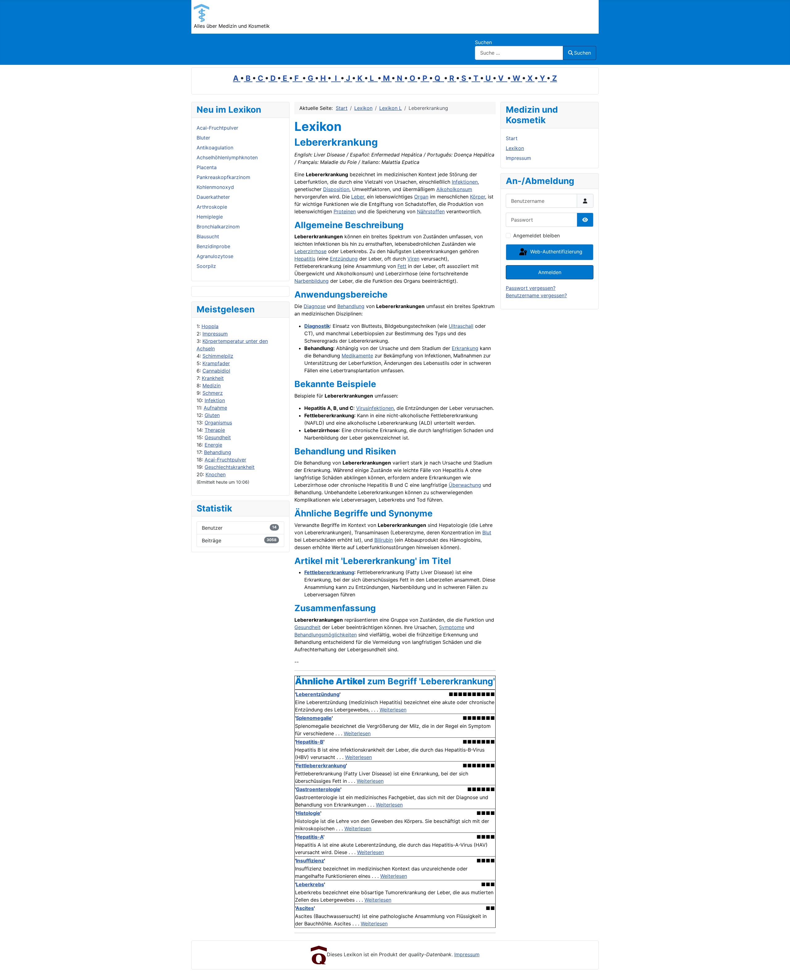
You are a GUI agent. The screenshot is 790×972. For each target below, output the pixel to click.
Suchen (483, 42)
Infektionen (465, 182)
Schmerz (212, 393)
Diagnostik (317, 326)
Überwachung (465, 485)
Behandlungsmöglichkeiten (325, 635)
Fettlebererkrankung (329, 572)
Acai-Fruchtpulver (225, 460)
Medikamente (357, 356)
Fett (401, 266)
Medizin (211, 385)
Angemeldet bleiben (536, 235)
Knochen (216, 474)
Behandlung (217, 452)
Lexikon (515, 148)
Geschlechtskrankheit (230, 467)
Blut (486, 532)
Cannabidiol (216, 371)
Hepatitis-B (309, 742)
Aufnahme (215, 408)
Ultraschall (461, 326)
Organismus (218, 422)
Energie (213, 445)
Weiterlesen (393, 710)
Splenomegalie (314, 718)
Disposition (336, 189)
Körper (477, 197)
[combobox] (519, 53)
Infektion (215, 400)
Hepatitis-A (309, 837)
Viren (413, 259)
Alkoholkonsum (454, 189)
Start (512, 138)
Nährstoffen (431, 211)
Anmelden (549, 272)
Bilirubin (383, 540)
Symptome (451, 627)
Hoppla (210, 326)
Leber (357, 197)
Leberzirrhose (310, 251)
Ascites (305, 908)
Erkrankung (465, 348)
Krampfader (216, 363)
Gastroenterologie (318, 789)
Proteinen (345, 211)
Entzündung (344, 259)
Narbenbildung (311, 281)
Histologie (308, 813)
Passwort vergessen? (530, 288)
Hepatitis (304, 259)
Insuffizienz (310, 860)
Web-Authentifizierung (555, 251)
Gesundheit (218, 437)
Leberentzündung (317, 694)
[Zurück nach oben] (779, 960)
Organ (421, 197)
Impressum (215, 334)
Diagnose (315, 306)
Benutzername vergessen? (536, 295)
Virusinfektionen (375, 408)
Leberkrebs (310, 884)
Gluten (212, 415)
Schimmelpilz (217, 356)
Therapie (215, 430)
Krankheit (213, 378)
